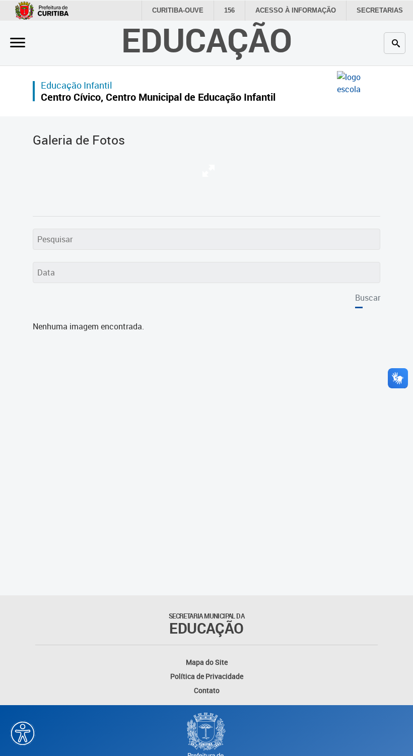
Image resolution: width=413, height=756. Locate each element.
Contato (207, 690)
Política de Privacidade (206, 676)
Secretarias (380, 10)
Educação (206, 39)
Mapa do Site (207, 662)
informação (295, 10)
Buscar (367, 297)
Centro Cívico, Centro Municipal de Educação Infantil (158, 97)
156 (229, 10)
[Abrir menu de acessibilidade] (22, 733)
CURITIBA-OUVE (177, 10)
